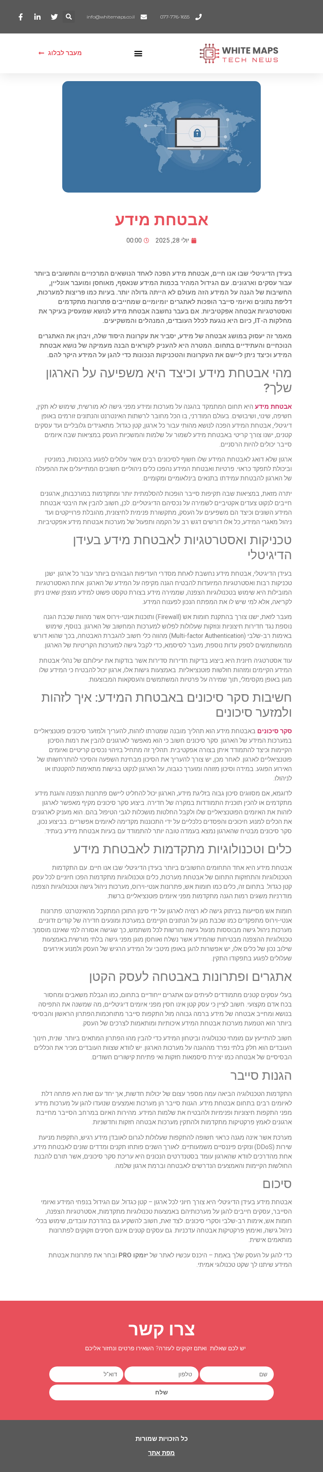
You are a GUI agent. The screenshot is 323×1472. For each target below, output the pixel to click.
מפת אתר (161, 1453)
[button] (69, 17)
